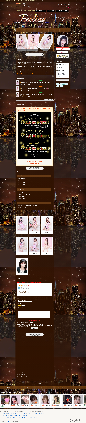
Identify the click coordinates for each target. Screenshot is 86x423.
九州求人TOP (26, 417)
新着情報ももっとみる (48, 99)
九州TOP (20, 415)
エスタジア (9, 421)
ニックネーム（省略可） (22, 300)
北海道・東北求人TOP (33, 417)
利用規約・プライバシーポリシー (32, 413)
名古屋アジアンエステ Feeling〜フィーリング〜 (63, 65)
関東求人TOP (9, 417)
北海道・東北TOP (25, 415)
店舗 (61, 83)
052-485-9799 (34, 163)
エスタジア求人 (41, 413)
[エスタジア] (75, 422)
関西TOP (11, 415)
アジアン (58, 83)
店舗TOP (21, 30)
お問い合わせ (23, 413)
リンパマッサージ (65, 84)
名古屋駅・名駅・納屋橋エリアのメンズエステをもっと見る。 (34, 335)
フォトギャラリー (32, 30)
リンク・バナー (62, 80)
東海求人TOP (21, 417)
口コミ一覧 (10, 413)
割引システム (43, 30)
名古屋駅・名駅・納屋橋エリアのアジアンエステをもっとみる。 (34, 168)
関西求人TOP (15, 417)
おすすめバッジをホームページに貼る (62, 57)
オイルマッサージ (59, 84)
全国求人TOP (4, 417)
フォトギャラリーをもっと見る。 (35, 50)
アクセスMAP (54, 30)
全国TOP (3, 415)
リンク (19, 413)
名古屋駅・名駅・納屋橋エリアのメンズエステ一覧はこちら (34, 54)
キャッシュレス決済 (65, 83)
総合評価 (19, 303)
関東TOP (7, 415)
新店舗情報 (15, 413)
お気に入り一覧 (4, 413)
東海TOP (15, 415)
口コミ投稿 (65, 30)
